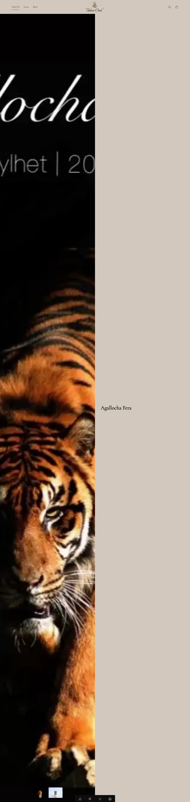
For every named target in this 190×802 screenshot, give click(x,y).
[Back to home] (95, 7)
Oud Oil (15, 6)
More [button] (35, 6)
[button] (169, 7)
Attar (26, 6)
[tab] (39, 792)
